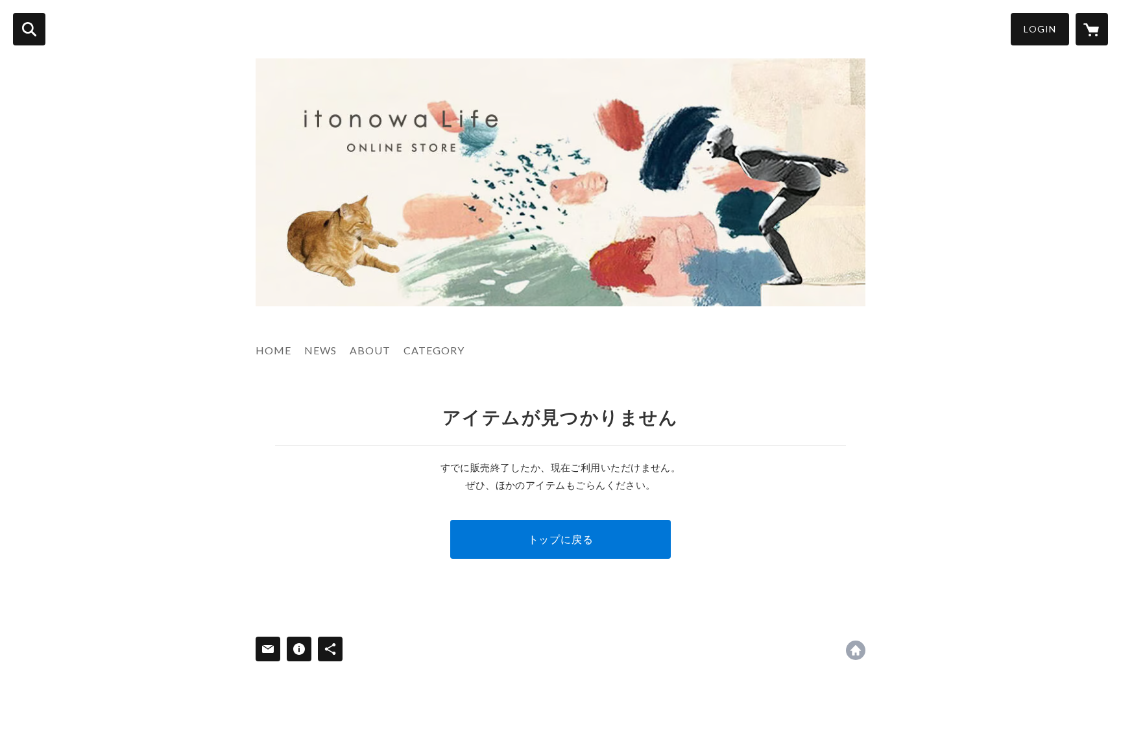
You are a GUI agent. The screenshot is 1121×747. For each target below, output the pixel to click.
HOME (273, 350)
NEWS (320, 350)
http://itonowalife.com (855, 650)
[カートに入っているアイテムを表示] (1092, 29)
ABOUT (370, 350)
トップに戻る (561, 539)
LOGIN (1040, 28)
